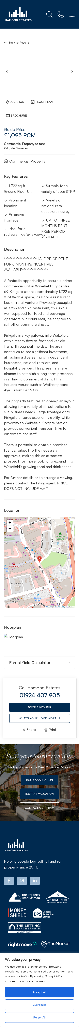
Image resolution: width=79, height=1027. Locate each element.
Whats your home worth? (39, 718)
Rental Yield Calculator (29, 662)
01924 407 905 (39, 695)
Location (17, 101)
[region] (39, 990)
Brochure (19, 115)
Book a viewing (39, 707)
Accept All (39, 992)
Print (51, 729)
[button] (72, 71)
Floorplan (44, 101)
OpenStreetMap (60, 607)
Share (31, 729)
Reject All (39, 1017)
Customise (39, 1004)
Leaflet (49, 607)
